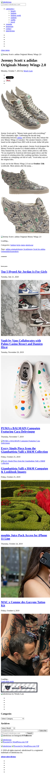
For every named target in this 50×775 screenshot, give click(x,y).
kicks (19, 245)
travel (13, 22)
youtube (9, 24)
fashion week (16, 15)
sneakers (15, 251)
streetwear (29, 245)
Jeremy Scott (22, 249)
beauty (13, 11)
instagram (9, 26)
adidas (19, 138)
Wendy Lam (28, 71)
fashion (13, 13)
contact (8, 29)
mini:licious (10, 31)
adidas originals (12, 249)
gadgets (14, 18)
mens (23, 245)
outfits (13, 20)
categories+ (10, 9)
